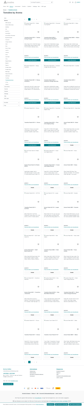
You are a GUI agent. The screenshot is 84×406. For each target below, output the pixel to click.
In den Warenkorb (32, 60)
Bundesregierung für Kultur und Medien (59, 401)
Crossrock (7, 39)
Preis (5, 105)
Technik (6, 89)
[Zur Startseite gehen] (9, 2)
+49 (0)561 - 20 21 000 (9, 373)
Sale (5, 96)
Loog (6, 58)
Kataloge (6, 93)
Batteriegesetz (33, 372)
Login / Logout (59, 377)
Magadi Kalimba (8, 60)
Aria (6, 29)
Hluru (6, 46)
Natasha (6, 63)
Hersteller (6, 102)
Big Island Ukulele (8, 37)
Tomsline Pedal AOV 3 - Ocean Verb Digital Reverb (52, 165)
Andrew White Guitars (9, 24)
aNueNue (7, 26)
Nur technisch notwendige (62, 404)
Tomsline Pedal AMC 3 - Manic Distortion (71, 38)
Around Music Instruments (10, 35)
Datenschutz (32, 371)
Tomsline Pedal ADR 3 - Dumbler (70, 80)
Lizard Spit (7, 56)
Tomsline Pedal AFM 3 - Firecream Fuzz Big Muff (50, 38)
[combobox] (40, 2)
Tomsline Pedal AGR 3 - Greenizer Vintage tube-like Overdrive (51, 80)
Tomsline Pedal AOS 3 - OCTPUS (30, 208)
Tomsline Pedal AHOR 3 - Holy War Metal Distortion (51, 293)
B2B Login (6, 98)
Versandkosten (38, 397)
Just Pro (7, 50)
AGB (57, 374)
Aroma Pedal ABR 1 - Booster (71, 207)
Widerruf (58, 372)
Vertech (6, 84)
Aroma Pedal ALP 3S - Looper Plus (51, 208)
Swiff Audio (7, 75)
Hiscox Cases (8, 48)
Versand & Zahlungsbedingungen (63, 376)
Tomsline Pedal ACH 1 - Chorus (32, 334)
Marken (6, 20)
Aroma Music (7, 33)
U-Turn (6, 82)
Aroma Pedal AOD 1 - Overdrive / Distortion (32, 293)
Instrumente (7, 86)
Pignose (7, 65)
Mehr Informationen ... (40, 404)
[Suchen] (51, 2)
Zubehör (6, 91)
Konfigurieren (50, 404)
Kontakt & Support (60, 371)
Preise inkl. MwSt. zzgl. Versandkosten (31, 57)
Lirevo (6, 54)
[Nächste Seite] (34, 19)
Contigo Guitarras (8, 41)
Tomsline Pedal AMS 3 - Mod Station (51, 250)
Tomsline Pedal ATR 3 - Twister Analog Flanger (32, 38)
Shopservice (59, 369)
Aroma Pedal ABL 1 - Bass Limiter (70, 250)
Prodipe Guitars (8, 67)
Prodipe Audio (8, 69)
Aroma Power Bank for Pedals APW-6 (31, 165)
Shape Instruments (8, 73)
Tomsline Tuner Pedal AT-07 (51, 334)
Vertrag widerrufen (8, 384)
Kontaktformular (14, 380)
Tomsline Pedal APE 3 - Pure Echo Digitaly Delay (51, 123)
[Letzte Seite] (36, 19)
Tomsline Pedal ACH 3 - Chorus (32, 122)
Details (71, 145)
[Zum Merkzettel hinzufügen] (38, 32)
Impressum (32, 376)
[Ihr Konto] (72, 2)
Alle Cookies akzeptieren (75, 404)
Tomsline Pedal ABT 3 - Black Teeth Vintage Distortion (71, 293)
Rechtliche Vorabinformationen (36, 374)
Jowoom (7, 52)
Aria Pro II (7, 31)
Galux (6, 43)
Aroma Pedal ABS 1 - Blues (70, 165)
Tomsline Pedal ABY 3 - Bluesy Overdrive (32, 80)
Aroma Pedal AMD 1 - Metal (71, 334)
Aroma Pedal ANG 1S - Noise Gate (71, 123)
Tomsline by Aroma (9, 80)
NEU (5, 18)
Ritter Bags (7, 71)
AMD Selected (8, 22)
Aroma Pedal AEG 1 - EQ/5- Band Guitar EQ (31, 250)
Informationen (33, 369)
